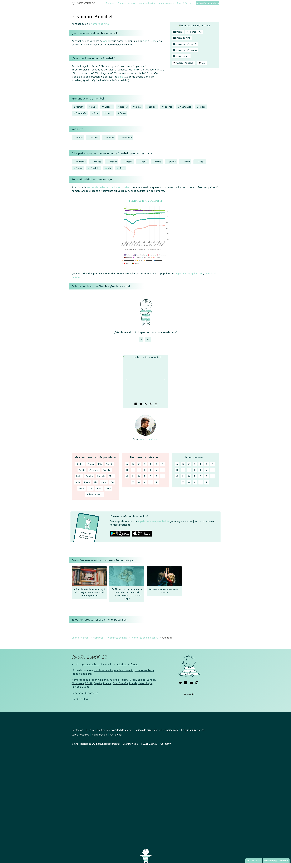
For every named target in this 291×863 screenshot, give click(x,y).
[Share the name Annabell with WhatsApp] (145, 404)
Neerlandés (185, 106)
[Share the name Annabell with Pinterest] (150, 404)
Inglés (138, 106)
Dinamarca (78, 683)
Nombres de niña (126, 3)
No (148, 339)
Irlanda (133, 683)
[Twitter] (180, 682)
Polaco (201, 106)
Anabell (94, 137)
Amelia (89, 476)
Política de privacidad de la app (114, 730)
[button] (126, 378)
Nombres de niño (146, 3)
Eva (112, 482)
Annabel (110, 137)
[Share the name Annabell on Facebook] (135, 404)
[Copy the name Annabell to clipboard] (155, 404)
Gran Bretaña (120, 683)
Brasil (199, 273)
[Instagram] (197, 682)
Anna (99, 488)
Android (122, 664)
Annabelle (127, 137)
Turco (123, 113)
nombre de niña (100, 23)
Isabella (128, 161)
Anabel (107, 40)
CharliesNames (80, 637)
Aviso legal (116, 734)
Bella (152, 40)
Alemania (103, 679)
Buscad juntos (254, 860)
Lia (95, 482)
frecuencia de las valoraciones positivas (108, 187)
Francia (107, 683)
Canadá (151, 679)
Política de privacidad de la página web (156, 730)
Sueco (109, 113)
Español (108, 106)
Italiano (153, 106)
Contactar (77, 730)
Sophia (79, 168)
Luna (103, 482)
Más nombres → (95, 494)
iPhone (134, 664)
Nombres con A (194, 31)
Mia (109, 168)
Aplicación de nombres (207, 3)
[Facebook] (186, 682)
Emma (187, 161)
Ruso (96, 113)
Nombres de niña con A (184, 44)
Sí (141, 339)
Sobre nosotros (80, 734)
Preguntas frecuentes (193, 730)
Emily (79, 476)
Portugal (190, 273)
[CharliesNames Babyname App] (84, 3)
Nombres (110, 3)
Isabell (201, 161)
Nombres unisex (166, 3)
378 (203, 62)
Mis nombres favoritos (275, 860)
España (180, 273)
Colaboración (99, 734)
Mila (111, 476)
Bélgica (141, 679)
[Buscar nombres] (184, 3)
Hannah (101, 476)
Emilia (158, 161)
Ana (145, 40)
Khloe (87, 482)
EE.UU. (89, 683)
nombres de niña (103, 670)
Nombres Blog (80, 699)
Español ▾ (189, 694)
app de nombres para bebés (153, 521)
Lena (108, 488)
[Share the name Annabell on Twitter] (140, 404)
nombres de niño (123, 670)
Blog (179, 3)
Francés (124, 106)
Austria (125, 679)
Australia (114, 679)
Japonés (168, 106)
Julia (78, 482)
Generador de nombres (85, 693)
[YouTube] (191, 682)
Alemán (79, 106)
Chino (93, 106)
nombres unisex (144, 670)
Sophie (172, 161)
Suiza (87, 686)
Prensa (90, 730)
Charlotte (95, 168)
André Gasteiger (149, 439)
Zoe (90, 488)
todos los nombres (82, 673)
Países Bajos (145, 683)
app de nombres (90, 664)
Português (80, 113)
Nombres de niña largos (185, 50)
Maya (81, 488)
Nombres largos (181, 56)
